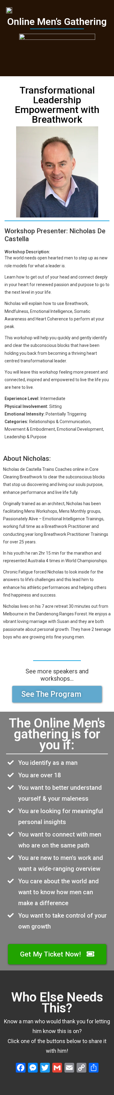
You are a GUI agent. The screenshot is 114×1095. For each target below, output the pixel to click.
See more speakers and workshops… (57, 675)
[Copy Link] (81, 1068)
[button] (57, 694)
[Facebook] (21, 1068)
